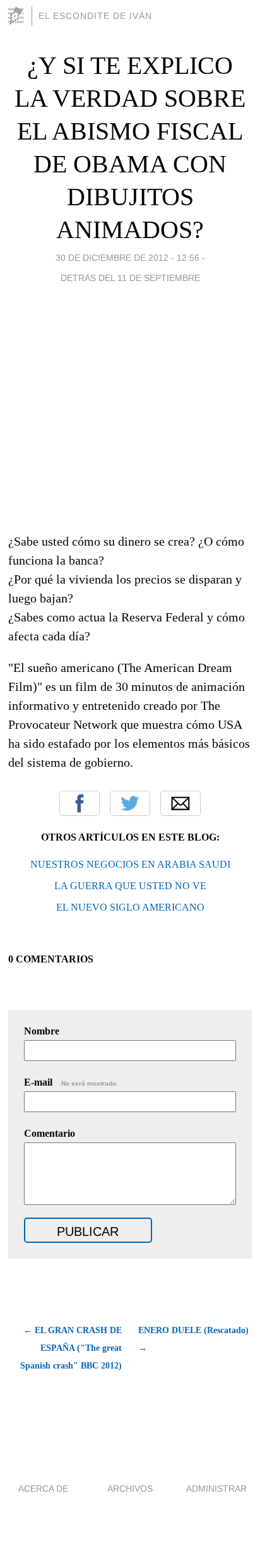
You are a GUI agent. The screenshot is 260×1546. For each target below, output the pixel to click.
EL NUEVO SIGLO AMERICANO (130, 907)
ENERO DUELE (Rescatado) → (193, 1339)
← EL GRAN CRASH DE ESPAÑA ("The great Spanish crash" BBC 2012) (71, 1348)
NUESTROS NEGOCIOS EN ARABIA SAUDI (130, 864)
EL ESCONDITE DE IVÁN (95, 16)
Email (180, 803)
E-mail (71, 1082)
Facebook (79, 803)
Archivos (130, 1488)
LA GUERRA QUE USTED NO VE (130, 885)
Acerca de (43, 1488)
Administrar (216, 1488)
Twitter (130, 803)
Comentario (49, 1133)
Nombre (41, 1031)
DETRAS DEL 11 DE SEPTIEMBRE (130, 278)
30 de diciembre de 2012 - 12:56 (127, 258)
